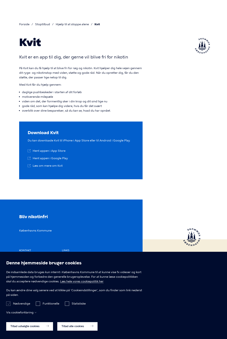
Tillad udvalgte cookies (25, 326)
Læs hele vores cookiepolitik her (82, 281)
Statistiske (79, 303)
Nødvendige (21, 303)
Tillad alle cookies (73, 326)
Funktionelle (51, 303)
